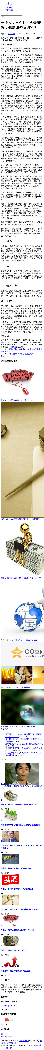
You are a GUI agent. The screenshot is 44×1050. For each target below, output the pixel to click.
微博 (11, 990)
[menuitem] (24, 3)
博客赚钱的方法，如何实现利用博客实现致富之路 (21, 825)
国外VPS (4, 1034)
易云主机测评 (6, 1036)
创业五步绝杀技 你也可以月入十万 (14, 950)
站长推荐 (9, 5)
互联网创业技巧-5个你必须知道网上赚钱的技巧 (24, 744)
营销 (3, 356)
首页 (7, 3)
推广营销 (9, 10)
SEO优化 (9, 12)
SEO (3, 1048)
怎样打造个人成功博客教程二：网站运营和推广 (20, 640)
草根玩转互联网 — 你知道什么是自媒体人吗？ (19, 727)
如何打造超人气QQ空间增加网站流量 (16, 687)
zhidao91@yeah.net (8, 1006)
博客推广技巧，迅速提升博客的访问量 (16, 868)
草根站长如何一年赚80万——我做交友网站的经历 (21, 578)
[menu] (22, 8)
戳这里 (15, 347)
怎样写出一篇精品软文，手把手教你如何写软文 (20, 909)
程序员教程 (9, 8)
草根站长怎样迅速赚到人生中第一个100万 (17, 400)
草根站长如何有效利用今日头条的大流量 (17, 889)
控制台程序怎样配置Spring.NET (21, 354)
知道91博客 (23, 1041)
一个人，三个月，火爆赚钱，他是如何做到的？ (20, 804)
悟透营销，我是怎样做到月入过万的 (15, 971)
